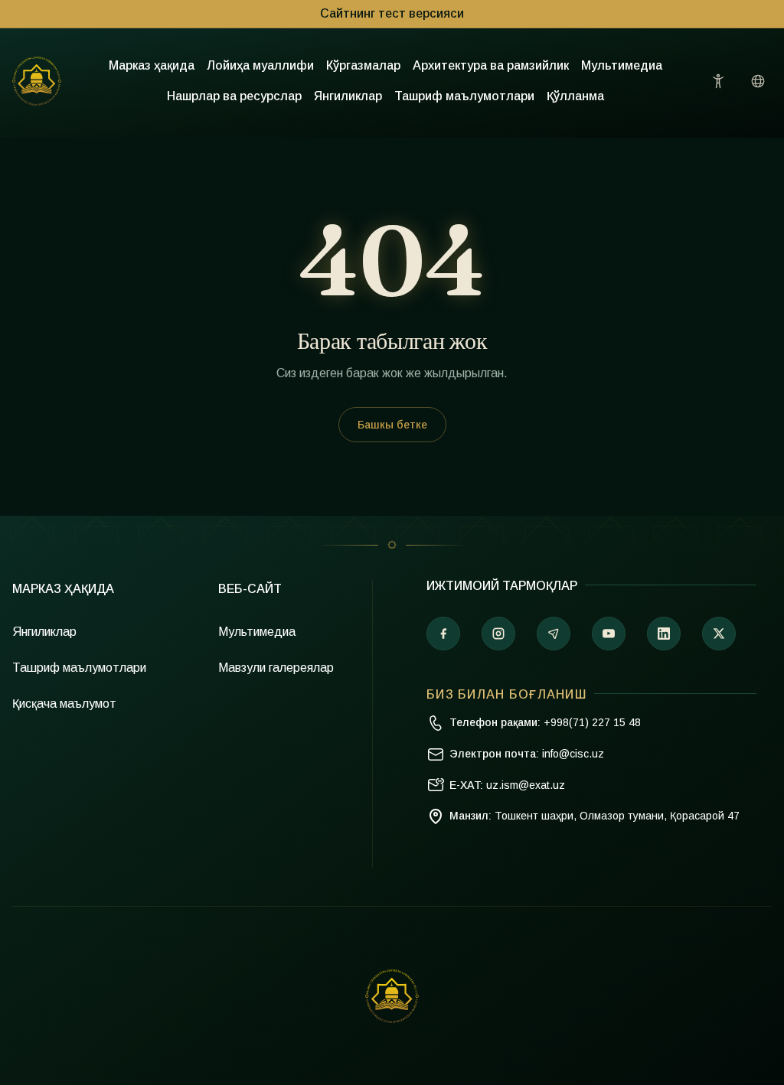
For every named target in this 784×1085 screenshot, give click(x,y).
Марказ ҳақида (151, 65)
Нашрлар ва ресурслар (234, 96)
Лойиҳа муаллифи (260, 65)
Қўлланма (575, 96)
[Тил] (758, 81)
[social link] (719, 633)
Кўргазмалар (363, 65)
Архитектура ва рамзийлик (491, 65)
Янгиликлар (348, 96)
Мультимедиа (621, 65)
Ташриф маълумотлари (464, 96)
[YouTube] (609, 633)
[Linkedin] (664, 633)
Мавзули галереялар (276, 667)
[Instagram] (498, 633)
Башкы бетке (392, 425)
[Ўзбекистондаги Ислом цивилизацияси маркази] (36, 81)
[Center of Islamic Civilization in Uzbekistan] (392, 996)
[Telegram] (553, 633)
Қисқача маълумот (64, 703)
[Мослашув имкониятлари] (718, 81)
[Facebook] (443, 633)
